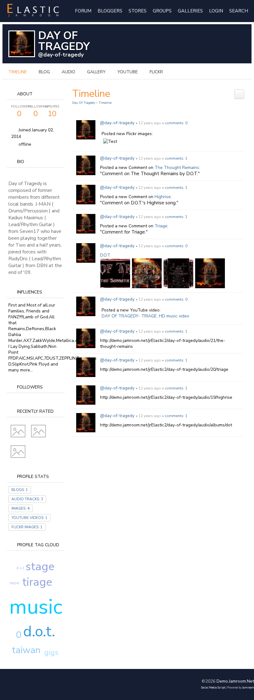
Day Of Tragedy (83, 102)
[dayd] (178, 273)
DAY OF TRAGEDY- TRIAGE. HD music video (145, 316)
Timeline (17, 72)
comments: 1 (176, 158)
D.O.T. (105, 255)
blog (44, 72)
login (216, 11)
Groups (162, 11)
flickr (156, 72)
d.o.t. (39, 631)
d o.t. (20, 568)
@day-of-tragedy (61, 54)
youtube (127, 72)
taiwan (26, 650)
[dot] (210, 273)
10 (52, 111)
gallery (96, 72)
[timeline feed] (239, 94)
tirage (37, 582)
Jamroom (248, 687)
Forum (83, 11)
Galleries (190, 11)
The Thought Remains (177, 167)
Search (238, 11)
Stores (138, 11)
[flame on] (147, 273)
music (35, 607)
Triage (161, 226)
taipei (14, 582)
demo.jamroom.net (235, 681)
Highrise (163, 197)
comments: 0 (176, 122)
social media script (213, 687)
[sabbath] (115, 273)
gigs (51, 652)
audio (68, 72)
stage (40, 566)
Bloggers (110, 11)
